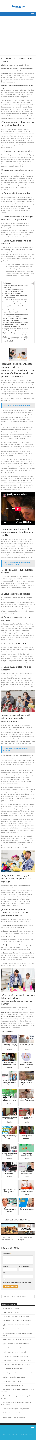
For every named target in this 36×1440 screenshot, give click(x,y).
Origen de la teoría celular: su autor (13, 1385)
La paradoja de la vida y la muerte (13, 1368)
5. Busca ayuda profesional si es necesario (15, 300)
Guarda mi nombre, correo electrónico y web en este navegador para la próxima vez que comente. (17, 1281)
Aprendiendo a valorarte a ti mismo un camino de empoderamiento (15, 325)
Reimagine (18, 6)
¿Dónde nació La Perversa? (11, 1312)
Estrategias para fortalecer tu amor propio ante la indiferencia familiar (15, 311)
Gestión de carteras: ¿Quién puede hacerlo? (16, 1356)
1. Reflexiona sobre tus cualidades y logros (16, 314)
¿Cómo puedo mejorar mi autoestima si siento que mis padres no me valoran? (15, 334)
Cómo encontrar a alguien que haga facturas (16, 1409)
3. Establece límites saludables (12, 293)
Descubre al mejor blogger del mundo (14, 1417)
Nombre (6, 1266)
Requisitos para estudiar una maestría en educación (18, 1373)
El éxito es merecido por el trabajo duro (14, 1329)
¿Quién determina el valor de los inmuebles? (16, 1343)
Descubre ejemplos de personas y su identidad (16, 1364)
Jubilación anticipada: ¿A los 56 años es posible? (17, 1339)
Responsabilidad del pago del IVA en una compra (17, 1320)
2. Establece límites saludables (12, 316)
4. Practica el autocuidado (11, 320)
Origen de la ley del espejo (11, 1308)
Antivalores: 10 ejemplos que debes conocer (16, 1316)
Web (4, 1273)
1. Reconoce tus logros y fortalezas (13, 289)
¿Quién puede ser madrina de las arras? (14, 1352)
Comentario (7, 1253)
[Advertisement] (18, 35)
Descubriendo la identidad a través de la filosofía (17, 1360)
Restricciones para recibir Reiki (12, 1381)
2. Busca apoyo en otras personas (13, 291)
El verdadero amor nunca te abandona (14, 1348)
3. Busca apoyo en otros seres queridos (15, 318)
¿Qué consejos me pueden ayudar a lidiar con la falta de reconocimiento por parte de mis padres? (16, 339)
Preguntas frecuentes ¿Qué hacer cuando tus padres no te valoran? (16, 330)
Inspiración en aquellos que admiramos (14, 1377)
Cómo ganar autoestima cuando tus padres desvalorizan (16, 286)
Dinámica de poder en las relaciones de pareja (16, 1413)
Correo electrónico (24, 1266)
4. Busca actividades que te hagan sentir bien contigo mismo (15, 296)
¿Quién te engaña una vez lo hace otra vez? (16, 1325)
